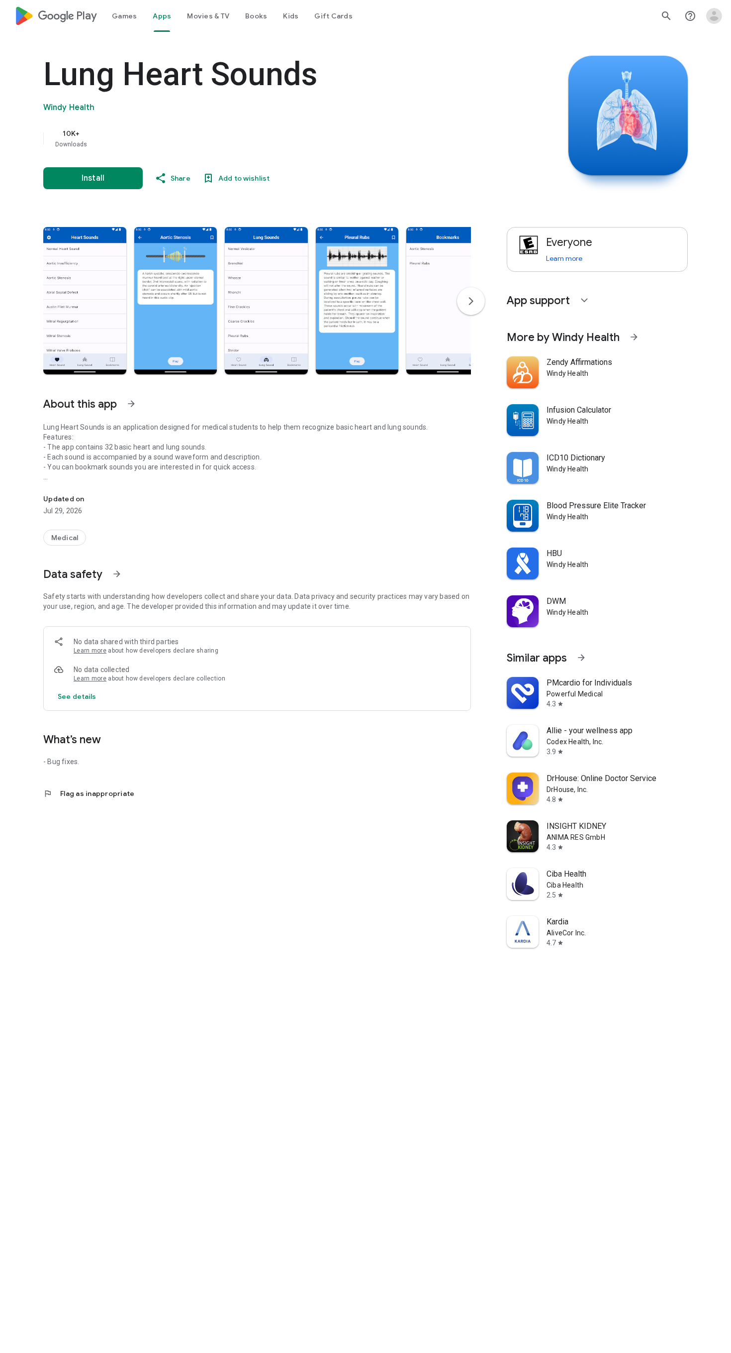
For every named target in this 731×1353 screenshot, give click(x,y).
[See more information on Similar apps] (581, 658)
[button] (84, 300)
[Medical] (64, 537)
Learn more (90, 650)
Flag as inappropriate (88, 793)
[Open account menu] (714, 16)
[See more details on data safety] (77, 696)
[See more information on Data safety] (117, 574)
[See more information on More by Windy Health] (634, 337)
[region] (242, 138)
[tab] (124, 16)
